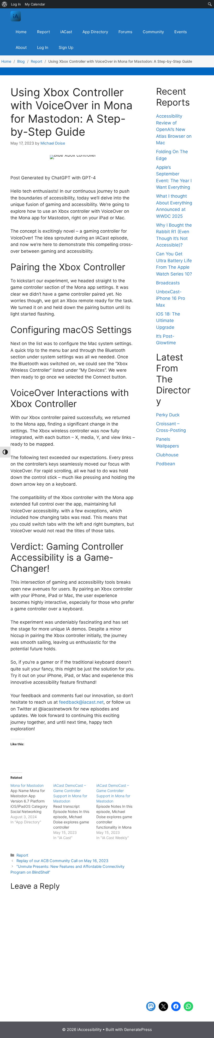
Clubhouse (167, 454)
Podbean (165, 463)
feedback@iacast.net (81, 702)
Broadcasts (168, 282)
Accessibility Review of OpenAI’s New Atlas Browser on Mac (174, 129)
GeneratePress (138, 1029)
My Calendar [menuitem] (35, 4)
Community (153, 31)
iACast (66, 31)
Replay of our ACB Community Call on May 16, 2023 (62, 860)
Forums (125, 31)
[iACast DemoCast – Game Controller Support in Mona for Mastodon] (74, 811)
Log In (42, 47)
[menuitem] (4, 4)
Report (43, 31)
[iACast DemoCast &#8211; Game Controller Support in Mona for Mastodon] (117, 811)
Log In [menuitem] (16, 4)
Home (21, 31)
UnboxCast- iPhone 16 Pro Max (170, 298)
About (21, 47)
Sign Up (66, 47)
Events (180, 31)
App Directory (95, 31)
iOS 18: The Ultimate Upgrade (168, 320)
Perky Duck (168, 414)
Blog (21, 61)
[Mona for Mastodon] (31, 804)
